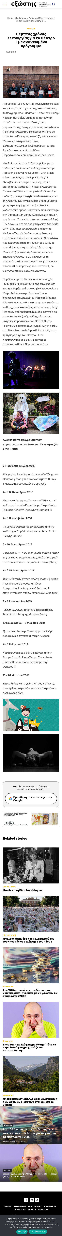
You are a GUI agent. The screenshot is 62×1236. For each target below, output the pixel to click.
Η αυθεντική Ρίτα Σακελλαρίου (22, 890)
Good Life (8, 1041)
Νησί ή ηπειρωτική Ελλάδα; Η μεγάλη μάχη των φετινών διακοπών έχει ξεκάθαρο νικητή (30, 1101)
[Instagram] (32, 1200)
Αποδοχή (22, 1232)
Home (10, 18)
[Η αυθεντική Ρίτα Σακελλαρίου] (31, 865)
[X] (37, 1200)
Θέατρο (32, 18)
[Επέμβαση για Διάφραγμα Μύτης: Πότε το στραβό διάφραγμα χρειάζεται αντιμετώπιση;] (31, 1020)
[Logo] (31, 4)
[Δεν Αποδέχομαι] (58, 1225)
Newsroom (8, 987)
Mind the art (21, 18)
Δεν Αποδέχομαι (38, 1232)
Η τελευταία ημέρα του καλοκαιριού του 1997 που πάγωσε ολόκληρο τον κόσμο (28, 940)
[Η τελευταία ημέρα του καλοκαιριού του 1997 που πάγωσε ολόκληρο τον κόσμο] (31, 914)
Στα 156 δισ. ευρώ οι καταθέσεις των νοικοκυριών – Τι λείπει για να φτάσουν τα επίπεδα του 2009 (30, 993)
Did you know (9, 887)
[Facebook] (26, 1200)
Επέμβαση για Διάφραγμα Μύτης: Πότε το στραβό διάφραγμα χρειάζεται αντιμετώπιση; (29, 1047)
